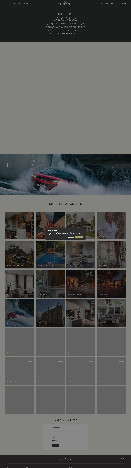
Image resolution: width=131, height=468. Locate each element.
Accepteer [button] (79, 236)
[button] (71, 237)
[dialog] (65, 234)
